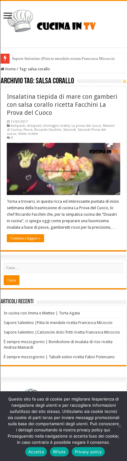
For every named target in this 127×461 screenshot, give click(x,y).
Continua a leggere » (25, 238)
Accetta (36, 451)
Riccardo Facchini (47, 130)
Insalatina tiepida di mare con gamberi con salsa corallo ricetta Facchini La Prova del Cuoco (62, 104)
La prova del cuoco (86, 126)
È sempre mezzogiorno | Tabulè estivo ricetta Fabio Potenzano (59, 357)
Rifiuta (59, 451)
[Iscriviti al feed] (124, 81)
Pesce (27, 130)
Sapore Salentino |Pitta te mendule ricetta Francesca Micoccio (58, 322)
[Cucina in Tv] (63, 23)
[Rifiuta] (119, 426)
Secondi (69, 130)
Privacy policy (88, 451)
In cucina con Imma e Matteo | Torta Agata (47, 58)
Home (10, 69)
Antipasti (18, 126)
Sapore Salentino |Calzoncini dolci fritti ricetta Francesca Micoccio (62, 332)
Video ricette (28, 134)
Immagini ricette (56, 126)
